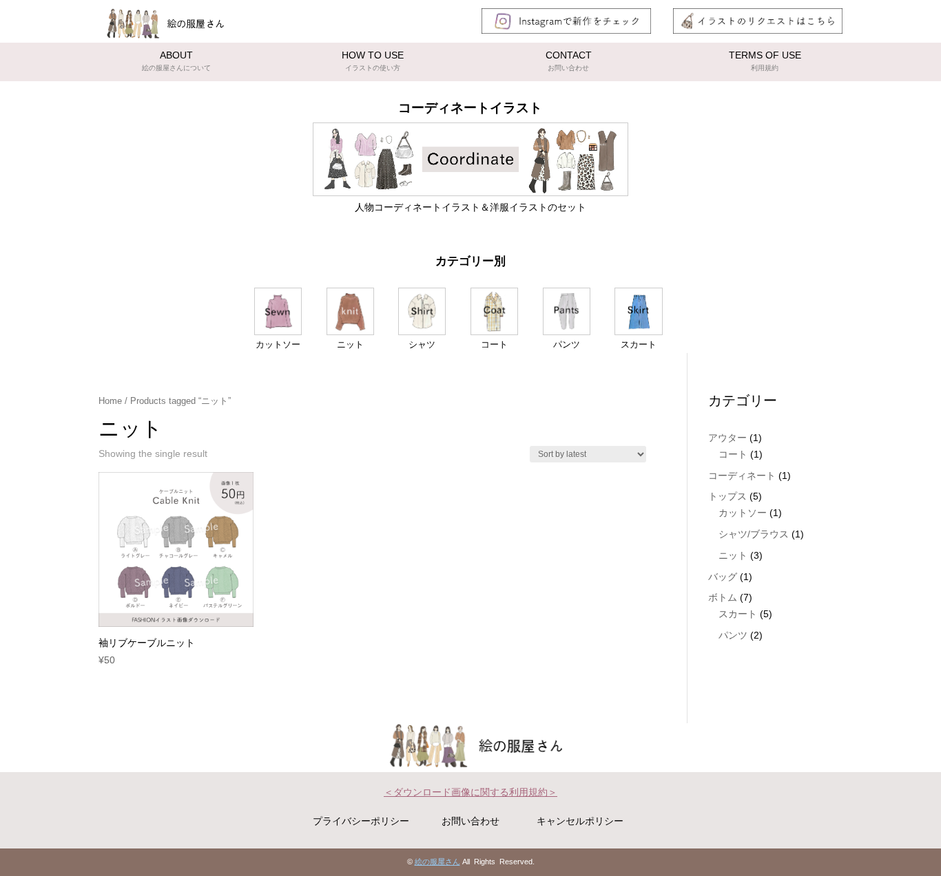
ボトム (722, 597)
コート (732, 454)
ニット (732, 555)
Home (110, 401)
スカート (737, 613)
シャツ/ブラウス (753, 534)
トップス (727, 496)
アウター (727, 437)
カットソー (742, 512)
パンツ (732, 635)
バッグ (722, 576)
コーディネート (742, 475)
